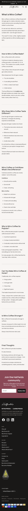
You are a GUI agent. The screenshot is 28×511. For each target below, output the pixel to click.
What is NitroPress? (7, 449)
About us (4, 445)
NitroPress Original (7, 433)
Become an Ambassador (8, 463)
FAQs (3, 458)
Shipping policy (23, 498)
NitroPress (6, 496)
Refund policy (4, 498)
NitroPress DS (5, 431)
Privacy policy (10, 498)
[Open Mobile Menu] (1, 7)
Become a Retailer (7, 465)
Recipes (4, 442)
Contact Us (5, 456)
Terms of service (16, 498)
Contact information (5, 500)
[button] (23, 7)
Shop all (4, 429)
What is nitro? (5, 447)
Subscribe (21, 391)
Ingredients (5, 436)
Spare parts (5, 461)
